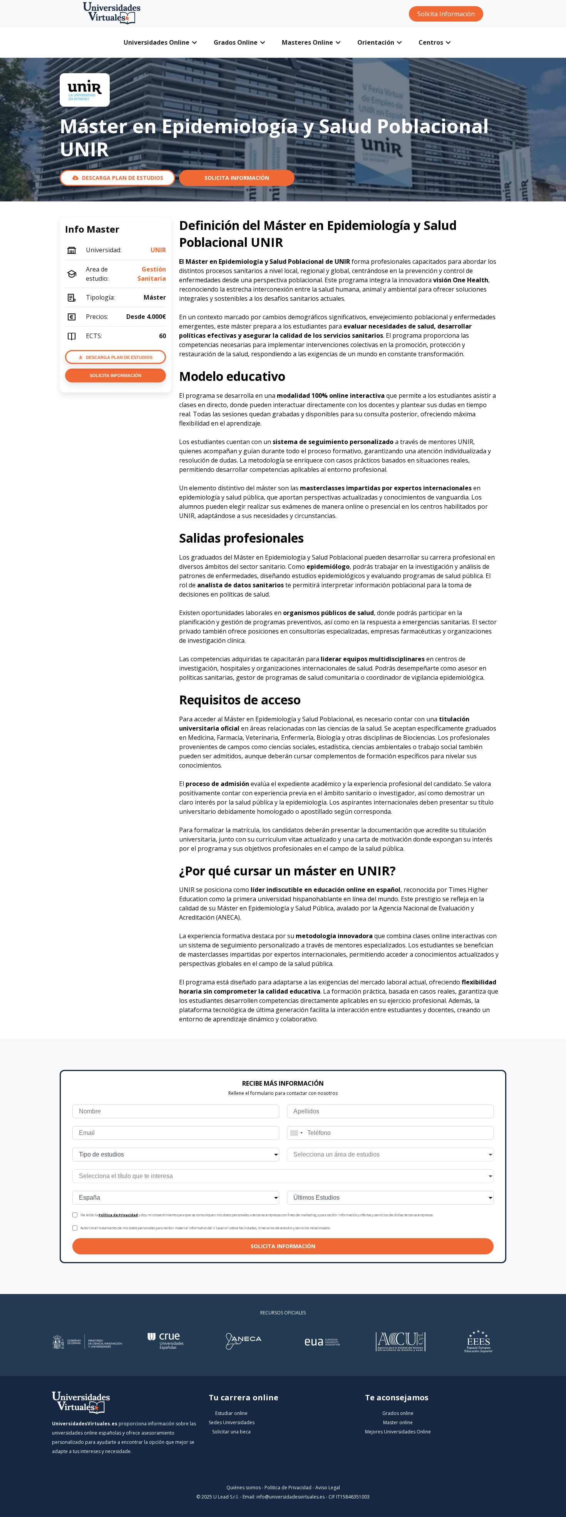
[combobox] (296, 1133)
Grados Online (236, 42)
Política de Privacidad (118, 1214)
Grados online (398, 1413)
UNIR (158, 250)
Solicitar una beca (231, 1431)
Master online (398, 1422)
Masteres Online (307, 42)
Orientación (375, 42)
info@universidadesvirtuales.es (290, 1497)
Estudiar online (231, 1413)
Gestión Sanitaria (151, 274)
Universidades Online (156, 42)
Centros (431, 42)
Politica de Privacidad (288, 1487)
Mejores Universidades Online (398, 1431)
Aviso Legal (327, 1487)
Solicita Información (446, 14)
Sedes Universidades (232, 1422)
